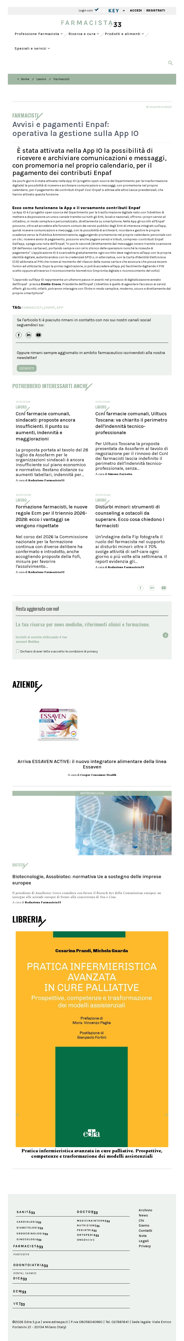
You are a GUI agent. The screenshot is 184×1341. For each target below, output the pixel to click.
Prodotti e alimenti (123, 34)
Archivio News (145, 1204)
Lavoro (41, 79)
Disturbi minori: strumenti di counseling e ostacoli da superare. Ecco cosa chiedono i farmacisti (129, 516)
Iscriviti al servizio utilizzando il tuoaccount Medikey (41, 639)
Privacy (145, 1237)
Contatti (145, 1222)
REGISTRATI (155, 10)
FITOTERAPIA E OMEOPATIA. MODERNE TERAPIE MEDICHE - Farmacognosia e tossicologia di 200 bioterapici (92, 1145)
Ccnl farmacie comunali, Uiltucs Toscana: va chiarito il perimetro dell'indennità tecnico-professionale (131, 423)
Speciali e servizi (31, 48)
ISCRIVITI (26, 368)
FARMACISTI (32, 307)
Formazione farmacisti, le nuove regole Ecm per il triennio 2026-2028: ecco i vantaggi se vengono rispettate (52, 516)
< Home (23, 79)
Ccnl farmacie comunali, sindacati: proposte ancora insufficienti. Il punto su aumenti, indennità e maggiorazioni (45, 426)
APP (60, 307)
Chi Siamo (144, 1214)
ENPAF (49, 307)
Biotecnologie (92, 793)
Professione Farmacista (37, 34)
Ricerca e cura (82, 34)
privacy (92, 651)
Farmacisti (61, 79)
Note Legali (144, 1229)
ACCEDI (136, 10)
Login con (86, 10)
